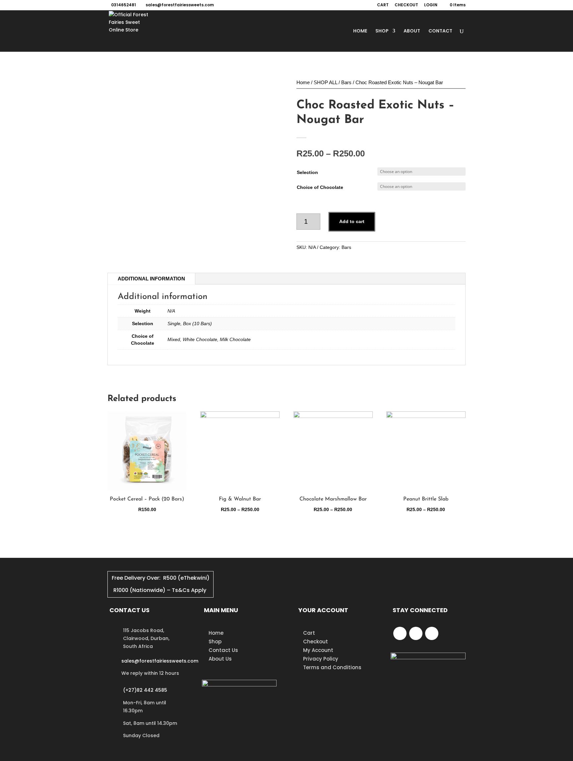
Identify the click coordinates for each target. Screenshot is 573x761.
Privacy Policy (320, 658)
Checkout (315, 641)
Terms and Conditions (332, 667)
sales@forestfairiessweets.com (159, 661)
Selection (307, 172)
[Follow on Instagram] (431, 633)
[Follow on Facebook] (400, 633)
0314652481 (123, 5)
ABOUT (412, 31)
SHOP (382, 31)
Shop (215, 641)
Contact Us (223, 650)
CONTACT (440, 31)
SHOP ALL (325, 82)
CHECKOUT (406, 5)
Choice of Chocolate (320, 187)
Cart (309, 632)
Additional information (151, 278)
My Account (318, 650)
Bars (346, 82)
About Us (220, 658)
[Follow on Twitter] (415, 633)
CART (383, 5)
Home (303, 82)
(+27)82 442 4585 (145, 690)
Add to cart (351, 221)
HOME (360, 31)
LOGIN (430, 5)
